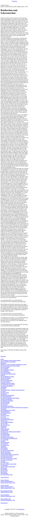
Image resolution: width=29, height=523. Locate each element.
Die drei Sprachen (5, 403)
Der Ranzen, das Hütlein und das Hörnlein (11, 431)
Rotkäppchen (4, 394)
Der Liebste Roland (5, 434)
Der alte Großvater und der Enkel (8, 464)
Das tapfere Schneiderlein (7, 386)
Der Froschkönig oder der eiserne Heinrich (11, 360)
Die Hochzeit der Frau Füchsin (8, 410)
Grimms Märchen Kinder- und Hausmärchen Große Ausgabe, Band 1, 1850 (8, 481)
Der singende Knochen (6, 396)
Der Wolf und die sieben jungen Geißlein (10, 365)
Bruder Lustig (4, 468)
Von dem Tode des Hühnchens (8, 466)
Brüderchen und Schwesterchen (8, 373)
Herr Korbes (3, 414)
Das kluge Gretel (5, 462)
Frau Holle (3, 391)
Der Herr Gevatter (5, 415)
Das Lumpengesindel (6, 372)
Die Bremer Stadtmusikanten (7, 395)
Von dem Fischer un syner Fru (8, 384)
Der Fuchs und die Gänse (7, 474)
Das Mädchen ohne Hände (7, 400)
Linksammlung (4, 503)
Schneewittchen (4, 430)
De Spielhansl (4, 469)
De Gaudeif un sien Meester (7, 450)
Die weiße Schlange (5, 382)
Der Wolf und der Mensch (7, 455)
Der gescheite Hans (5, 402)
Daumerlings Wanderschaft (7, 419)
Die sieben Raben (5, 392)
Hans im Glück (4, 470)
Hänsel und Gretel (5, 379)
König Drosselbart (5, 429)
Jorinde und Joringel (5, 451)
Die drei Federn (4, 443)
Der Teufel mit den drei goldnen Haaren (10, 398)
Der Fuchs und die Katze (6, 460)
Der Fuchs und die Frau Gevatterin (9, 458)
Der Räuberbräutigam (6, 412)
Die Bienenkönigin (5, 442)
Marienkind (3, 363)
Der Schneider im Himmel (7, 406)
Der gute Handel (4, 368)
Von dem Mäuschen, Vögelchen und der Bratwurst (12, 390)
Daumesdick (3, 408)
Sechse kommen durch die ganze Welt (9, 454)
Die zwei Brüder (4, 439)
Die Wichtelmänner (5, 411)
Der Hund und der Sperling (7, 437)
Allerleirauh (3, 446)
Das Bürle (3, 441)
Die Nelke (3, 461)
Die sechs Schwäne (5, 425)
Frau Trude (3, 417)
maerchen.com (21, 509)
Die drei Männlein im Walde (7, 376)
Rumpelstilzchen (4, 433)
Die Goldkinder (4, 473)
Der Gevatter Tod (5, 418)
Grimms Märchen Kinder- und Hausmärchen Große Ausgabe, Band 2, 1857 (8, 487)
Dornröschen (4, 426)
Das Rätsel (3, 388)
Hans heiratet (4, 472)
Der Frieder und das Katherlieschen (9, 438)
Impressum (3, 356)
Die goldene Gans (5, 445)
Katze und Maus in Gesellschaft (8, 361)
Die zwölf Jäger (4, 449)
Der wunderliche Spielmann (7, 369)
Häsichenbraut (4, 447)
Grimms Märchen (5, 477)
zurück (2, 359)
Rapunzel (3, 375)
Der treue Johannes (5, 367)
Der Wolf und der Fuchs (6, 457)
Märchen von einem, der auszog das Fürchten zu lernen (14, 364)
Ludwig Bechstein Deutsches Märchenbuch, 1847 (8, 495)
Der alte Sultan (4, 423)
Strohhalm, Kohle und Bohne (7, 383)
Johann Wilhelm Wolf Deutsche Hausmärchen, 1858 (8, 499)
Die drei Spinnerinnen (6, 378)
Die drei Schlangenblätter (6, 380)
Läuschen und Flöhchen (6, 399)
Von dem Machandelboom (7, 422)
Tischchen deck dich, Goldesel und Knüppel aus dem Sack (14, 407)
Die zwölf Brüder (5, 371)
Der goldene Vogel (5, 435)
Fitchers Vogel (4, 421)
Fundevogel (3, 427)
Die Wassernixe (4, 465)
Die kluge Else (4, 404)
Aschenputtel (4, 387)
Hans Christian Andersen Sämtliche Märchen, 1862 (7, 491)
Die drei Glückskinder (6, 453)
